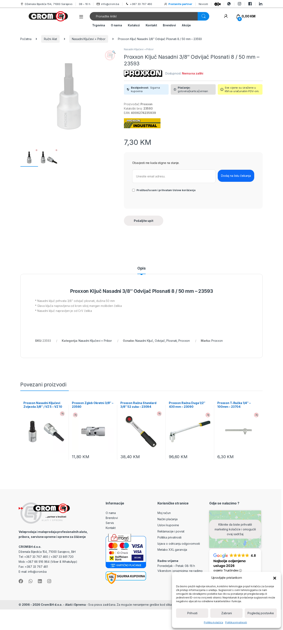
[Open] (81, 17)
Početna (25, 39)
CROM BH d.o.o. (30, 546)
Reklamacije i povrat (170, 531)
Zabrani (226, 613)
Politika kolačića (213, 622)
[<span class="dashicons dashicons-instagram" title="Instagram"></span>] (239, 4)
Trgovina (98, 25)
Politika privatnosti (236, 622)
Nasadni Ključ (144, 340)
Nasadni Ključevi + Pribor (88, 39)
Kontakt (151, 25)
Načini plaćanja (167, 519)
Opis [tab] (141, 268)
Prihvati (192, 613)
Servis (110, 523)
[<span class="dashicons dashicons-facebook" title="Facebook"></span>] (250, 4)
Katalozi (134, 25)
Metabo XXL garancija (172, 549)
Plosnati (171, 340)
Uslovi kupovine (168, 525)
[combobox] (144, 16)
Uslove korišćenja (184, 190)
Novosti (203, 4)
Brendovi (169, 25)
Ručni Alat (50, 39)
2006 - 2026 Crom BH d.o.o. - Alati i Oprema (54, 604)
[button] (275, 578)
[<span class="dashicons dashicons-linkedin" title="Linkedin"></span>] (261, 4)
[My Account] (225, 16)
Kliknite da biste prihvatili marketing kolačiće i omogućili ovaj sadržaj (235, 529)
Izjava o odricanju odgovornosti (178, 543)
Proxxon (184, 340)
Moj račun (164, 513)
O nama (116, 25)
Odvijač (160, 340)
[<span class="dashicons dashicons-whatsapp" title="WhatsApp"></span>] (229, 4)
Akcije (186, 25)
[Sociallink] (21, 581)
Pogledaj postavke (260, 613)
